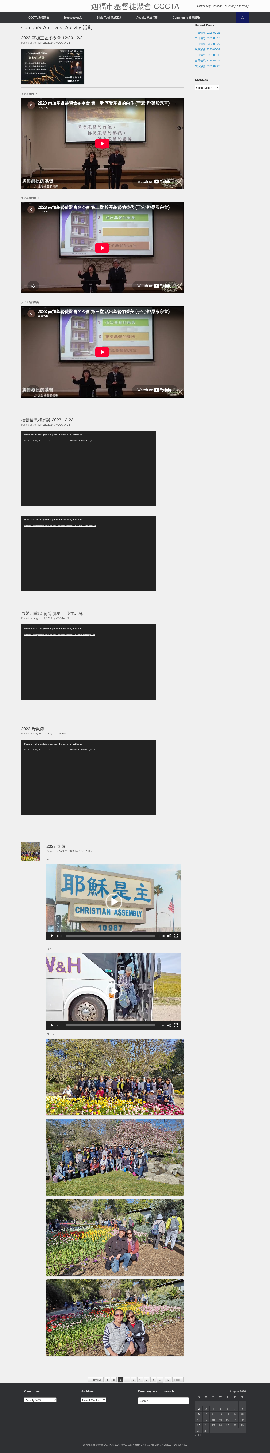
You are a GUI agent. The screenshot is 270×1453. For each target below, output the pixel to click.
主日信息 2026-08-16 (207, 38)
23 (198, 1425)
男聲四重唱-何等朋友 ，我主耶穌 (52, 613)
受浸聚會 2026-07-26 (207, 66)
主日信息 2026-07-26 (207, 60)
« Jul (198, 1435)
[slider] (110, 936)
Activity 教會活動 (147, 17)
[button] (113, 902)
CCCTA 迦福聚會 (38, 17)
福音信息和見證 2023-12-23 (47, 419)
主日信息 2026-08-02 (207, 55)
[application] (88, 468)
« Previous (95, 1379)
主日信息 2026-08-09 (207, 44)
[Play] (52, 936)
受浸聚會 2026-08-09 (207, 49)
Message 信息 (73, 17)
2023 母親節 (32, 728)
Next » (177, 1379)
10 (168, 1379)
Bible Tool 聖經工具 (109, 17)
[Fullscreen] (176, 936)
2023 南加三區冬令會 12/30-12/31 (53, 37)
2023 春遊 (55, 846)
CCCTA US (63, 42)
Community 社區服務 (186, 17)
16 (198, 1420)
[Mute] (169, 936)
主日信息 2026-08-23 (207, 32)
